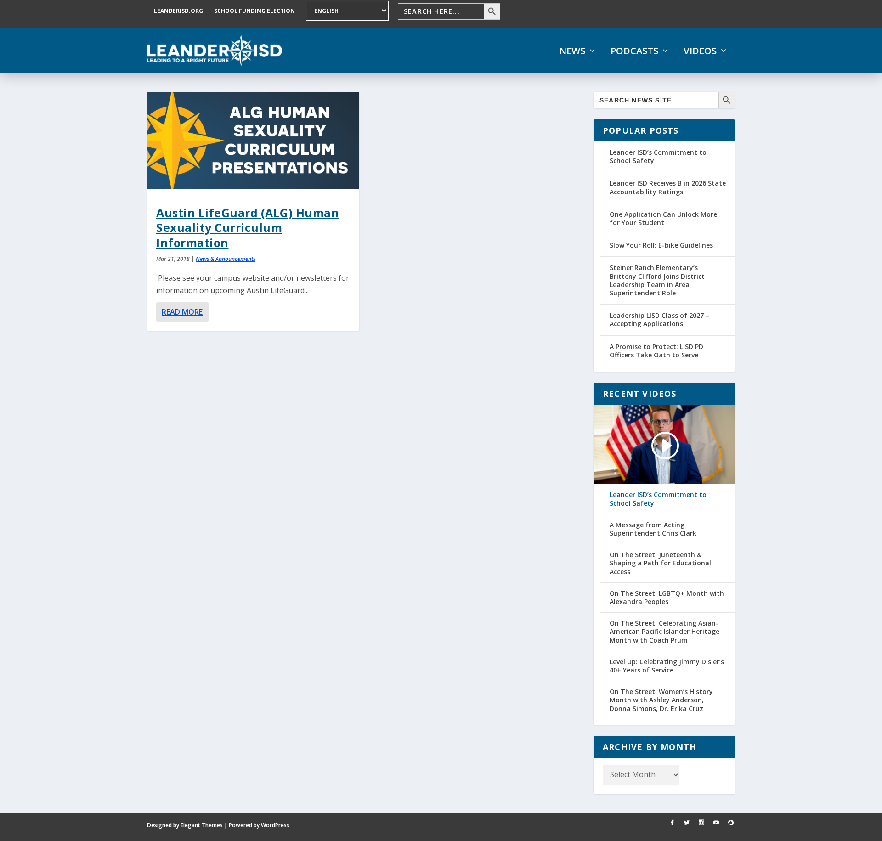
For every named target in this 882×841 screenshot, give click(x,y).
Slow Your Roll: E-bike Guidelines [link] (661, 245)
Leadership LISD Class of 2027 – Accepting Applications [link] (659, 319)
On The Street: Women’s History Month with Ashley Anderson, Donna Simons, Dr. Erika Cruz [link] (661, 700)
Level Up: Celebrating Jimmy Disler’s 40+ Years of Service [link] (667, 666)
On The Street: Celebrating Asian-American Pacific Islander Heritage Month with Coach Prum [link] (664, 631)
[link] (214, 50)
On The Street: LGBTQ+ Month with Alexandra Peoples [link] (667, 597)
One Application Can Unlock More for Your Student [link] (663, 218)
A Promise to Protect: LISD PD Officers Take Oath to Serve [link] (656, 350)
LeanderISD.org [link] (178, 11)
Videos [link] (700, 51)
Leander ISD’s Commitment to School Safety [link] (658, 156)
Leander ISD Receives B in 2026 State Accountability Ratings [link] (668, 187)
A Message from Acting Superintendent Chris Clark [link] (653, 529)
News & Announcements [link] (225, 259)
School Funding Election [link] (254, 11)
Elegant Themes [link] (202, 825)
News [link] (572, 51)
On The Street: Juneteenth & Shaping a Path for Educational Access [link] (660, 563)
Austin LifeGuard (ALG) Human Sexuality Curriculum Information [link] (247, 227)
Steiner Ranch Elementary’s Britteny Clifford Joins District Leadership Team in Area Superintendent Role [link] (657, 280)
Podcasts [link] (634, 51)
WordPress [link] (275, 825)
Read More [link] (182, 312)
